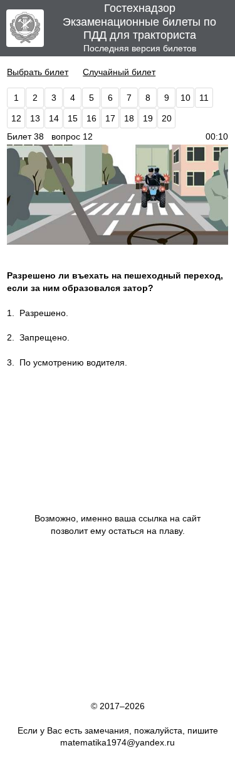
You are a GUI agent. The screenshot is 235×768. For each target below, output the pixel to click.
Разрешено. (43, 313)
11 (204, 98)
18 (129, 118)
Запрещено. (44, 337)
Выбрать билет (37, 72)
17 (110, 118)
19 (148, 118)
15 (73, 118)
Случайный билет (119, 72)
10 (185, 98)
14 (54, 118)
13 (35, 118)
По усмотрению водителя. (73, 362)
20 (167, 118)
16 (91, 118)
